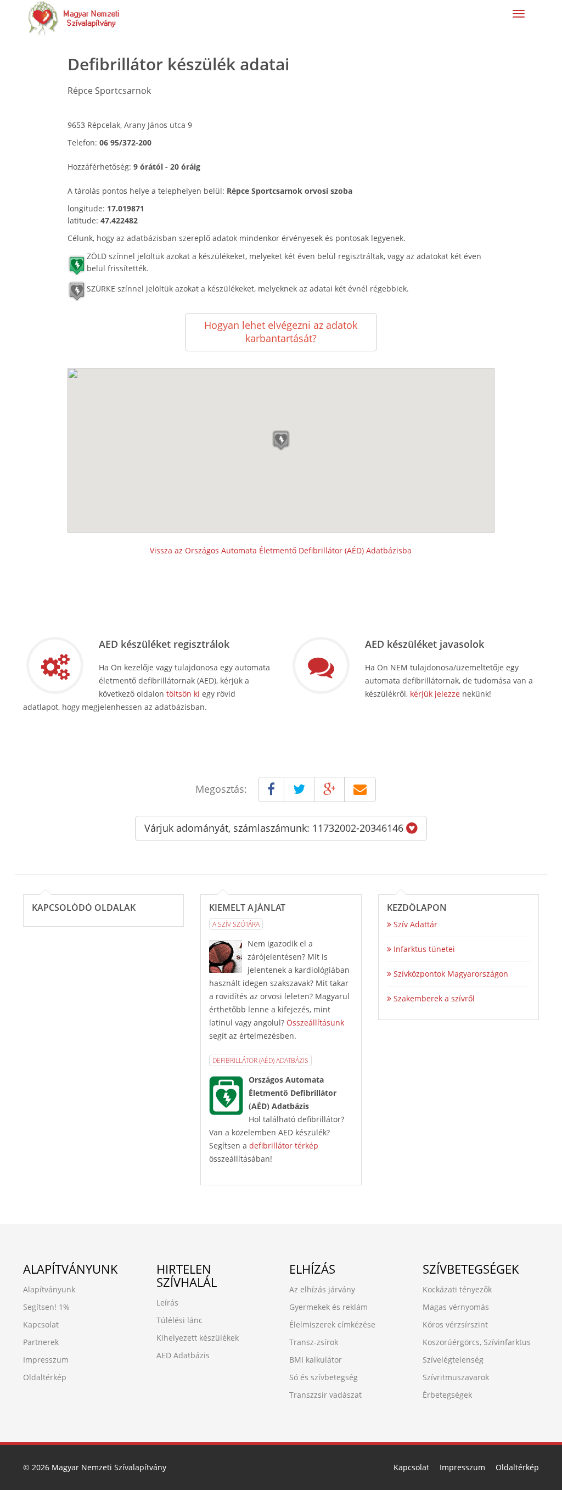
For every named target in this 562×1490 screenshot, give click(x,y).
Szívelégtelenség (453, 1359)
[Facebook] (271, 789)
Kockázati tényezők (457, 1289)
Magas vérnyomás (456, 1307)
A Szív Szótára (236, 924)
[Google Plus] (329, 789)
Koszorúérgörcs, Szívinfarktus (477, 1342)
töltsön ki (183, 693)
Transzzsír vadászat (325, 1395)
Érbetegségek (447, 1395)
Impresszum (46, 1359)
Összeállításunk (315, 1022)
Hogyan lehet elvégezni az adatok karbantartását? (280, 331)
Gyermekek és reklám (328, 1307)
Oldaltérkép (44, 1377)
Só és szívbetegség (323, 1377)
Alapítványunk (49, 1289)
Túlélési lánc (179, 1320)
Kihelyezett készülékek (197, 1337)
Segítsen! (40, 1307)
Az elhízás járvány (322, 1289)
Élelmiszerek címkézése (332, 1324)
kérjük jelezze (435, 693)
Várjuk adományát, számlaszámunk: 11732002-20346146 (275, 827)
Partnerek (41, 1342)
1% (64, 1307)
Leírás (167, 1302)
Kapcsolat (41, 1324)
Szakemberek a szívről (433, 998)
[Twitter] (299, 789)
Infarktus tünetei (423, 949)
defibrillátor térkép (283, 1145)
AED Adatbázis (183, 1355)
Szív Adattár (414, 924)
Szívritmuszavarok (456, 1377)
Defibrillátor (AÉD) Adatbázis (260, 1060)
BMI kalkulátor (315, 1359)
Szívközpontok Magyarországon (449, 973)
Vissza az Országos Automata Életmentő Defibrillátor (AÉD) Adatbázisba (281, 550)
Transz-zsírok (313, 1342)
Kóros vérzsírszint (455, 1324)
